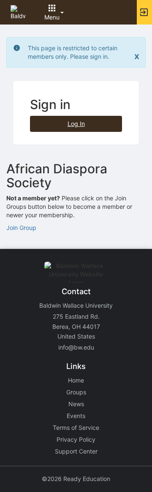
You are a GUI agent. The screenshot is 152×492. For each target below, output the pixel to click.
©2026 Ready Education (76, 478)
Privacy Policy (76, 439)
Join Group (21, 227)
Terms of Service (76, 427)
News (76, 403)
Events (76, 415)
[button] (17, 11)
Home (76, 380)
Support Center (76, 451)
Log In (76, 123)
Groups (76, 392)
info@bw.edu (76, 347)
